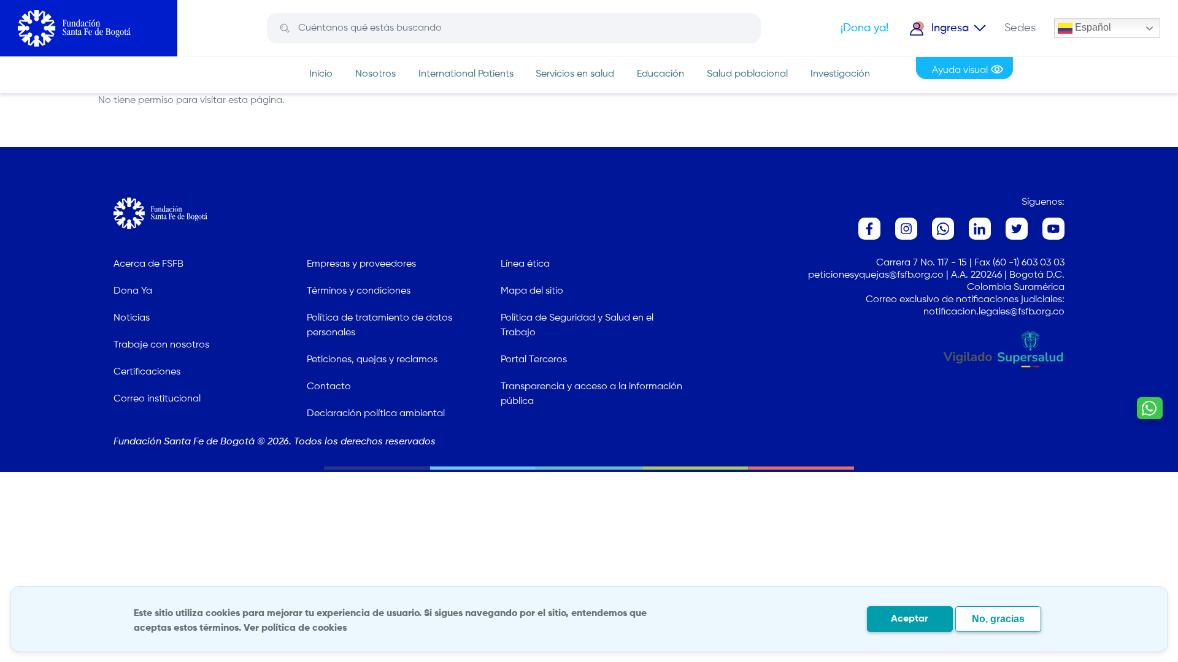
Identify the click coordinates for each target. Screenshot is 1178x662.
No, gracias (998, 619)
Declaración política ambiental (376, 414)
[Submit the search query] (284, 28)
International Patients (466, 74)
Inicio (321, 74)
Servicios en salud (575, 74)
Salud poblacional (747, 74)
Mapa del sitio (532, 291)
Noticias (132, 318)
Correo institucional (157, 399)
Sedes (1020, 28)
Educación (660, 74)
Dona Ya (133, 291)
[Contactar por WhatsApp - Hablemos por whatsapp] (1150, 408)
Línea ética (525, 264)
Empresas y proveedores (361, 264)
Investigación (840, 74)
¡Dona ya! (864, 28)
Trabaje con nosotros (161, 345)
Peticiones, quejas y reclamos (372, 360)
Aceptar (909, 619)
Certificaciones (147, 372)
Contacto (329, 387)
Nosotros (375, 74)
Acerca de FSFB (148, 264)
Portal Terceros (534, 360)
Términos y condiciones (358, 291)
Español (1091, 27)
